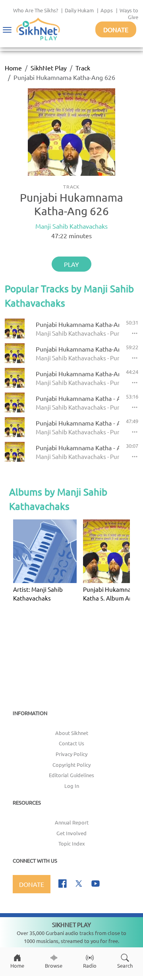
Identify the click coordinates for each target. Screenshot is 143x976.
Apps (106, 10)
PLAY (71, 264)
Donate (115, 29)
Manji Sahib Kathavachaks (71, 226)
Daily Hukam (79, 10)
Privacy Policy (71, 753)
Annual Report (72, 822)
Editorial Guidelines (71, 775)
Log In (71, 785)
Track (82, 68)
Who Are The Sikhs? (35, 10)
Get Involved (71, 833)
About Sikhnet (71, 732)
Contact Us (71, 743)
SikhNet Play (49, 68)
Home (13, 68)
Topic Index (71, 843)
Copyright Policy (71, 764)
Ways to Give (129, 13)
